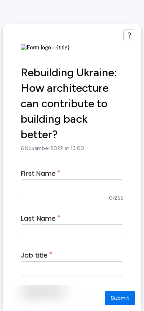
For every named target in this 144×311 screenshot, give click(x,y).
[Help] (129, 35)
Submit (120, 297)
